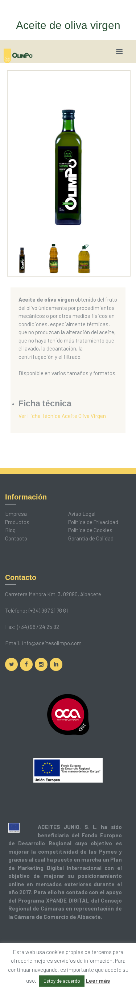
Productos (17, 522)
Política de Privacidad (93, 522)
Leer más (98, 980)
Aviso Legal (81, 513)
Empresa (16, 513)
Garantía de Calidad (91, 538)
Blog (10, 530)
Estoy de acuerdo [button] (62, 981)
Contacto (16, 538)
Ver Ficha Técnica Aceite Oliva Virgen (62, 415)
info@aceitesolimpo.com (52, 643)
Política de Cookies (90, 530)
